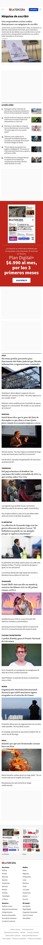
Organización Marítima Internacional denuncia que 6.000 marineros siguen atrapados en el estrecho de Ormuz (19, 692)
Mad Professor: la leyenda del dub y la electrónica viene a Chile (20, 679)
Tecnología (6, 581)
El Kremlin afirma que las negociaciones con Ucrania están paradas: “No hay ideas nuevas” (21, 725)
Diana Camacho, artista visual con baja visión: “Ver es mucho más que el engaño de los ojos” (21, 776)
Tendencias (6, 468)
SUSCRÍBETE (21, 280)
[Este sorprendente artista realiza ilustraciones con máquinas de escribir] (21, 51)
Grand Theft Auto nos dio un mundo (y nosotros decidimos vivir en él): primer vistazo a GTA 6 (20, 587)
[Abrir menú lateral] (3, 9)
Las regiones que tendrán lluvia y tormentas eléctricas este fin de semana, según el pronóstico (20, 507)
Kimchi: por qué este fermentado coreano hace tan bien (21, 745)
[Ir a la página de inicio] (17, 10)
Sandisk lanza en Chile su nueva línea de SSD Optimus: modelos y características (19, 620)
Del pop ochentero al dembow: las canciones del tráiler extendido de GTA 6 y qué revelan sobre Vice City (21, 474)
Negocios (5, 414)
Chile (4, 355)
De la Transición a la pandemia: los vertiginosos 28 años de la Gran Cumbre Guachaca (20, 671)
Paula (4, 740)
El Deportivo (7, 522)
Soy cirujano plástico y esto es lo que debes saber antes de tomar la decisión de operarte (20, 514)
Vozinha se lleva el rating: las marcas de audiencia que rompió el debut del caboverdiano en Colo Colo (17, 120)
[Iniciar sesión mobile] (40, 9)
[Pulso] (31, 852)
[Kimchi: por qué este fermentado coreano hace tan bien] (21, 760)
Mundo (4, 686)
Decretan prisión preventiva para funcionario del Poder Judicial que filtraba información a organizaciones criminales (21, 361)
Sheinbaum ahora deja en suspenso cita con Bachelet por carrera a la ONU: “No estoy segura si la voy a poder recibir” (17, 129)
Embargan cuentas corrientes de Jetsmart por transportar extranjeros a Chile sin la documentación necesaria (16, 111)
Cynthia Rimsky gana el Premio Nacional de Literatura (21, 640)
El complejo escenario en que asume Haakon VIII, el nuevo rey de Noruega (21, 733)
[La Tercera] (11, 852)
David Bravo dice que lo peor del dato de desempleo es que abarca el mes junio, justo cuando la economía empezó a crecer (21, 420)
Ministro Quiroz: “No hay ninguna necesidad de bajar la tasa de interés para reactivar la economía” (21, 453)
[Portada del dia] (21, 242)
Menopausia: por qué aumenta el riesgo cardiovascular (16, 784)
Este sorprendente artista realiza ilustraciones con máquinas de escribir (20, 23)
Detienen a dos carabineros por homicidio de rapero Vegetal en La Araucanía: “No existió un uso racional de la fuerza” (21, 405)
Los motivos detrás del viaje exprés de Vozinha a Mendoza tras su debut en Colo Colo (20, 574)
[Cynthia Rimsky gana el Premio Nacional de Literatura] (21, 655)
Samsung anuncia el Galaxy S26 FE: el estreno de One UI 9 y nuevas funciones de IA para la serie (20, 627)
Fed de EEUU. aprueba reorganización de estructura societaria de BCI (21, 460)
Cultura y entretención (11, 635)
